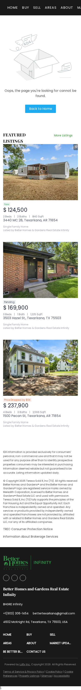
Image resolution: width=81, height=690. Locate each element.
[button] (15, 634)
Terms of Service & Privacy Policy (23, 671)
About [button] (67, 7)
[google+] (23, 578)
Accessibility (62, 676)
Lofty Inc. (25, 664)
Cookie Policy (54, 671)
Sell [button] (37, 7)
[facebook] (6, 578)
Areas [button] (50, 7)
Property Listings (29, 676)
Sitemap (46, 676)
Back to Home (40, 108)
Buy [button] (25, 7)
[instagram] (14, 578)
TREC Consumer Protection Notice (28, 529)
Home (12, 7)
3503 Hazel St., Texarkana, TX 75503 (32, 318)
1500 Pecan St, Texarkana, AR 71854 (32, 415)
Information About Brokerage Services (30, 536)
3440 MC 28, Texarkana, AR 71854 (30, 220)
